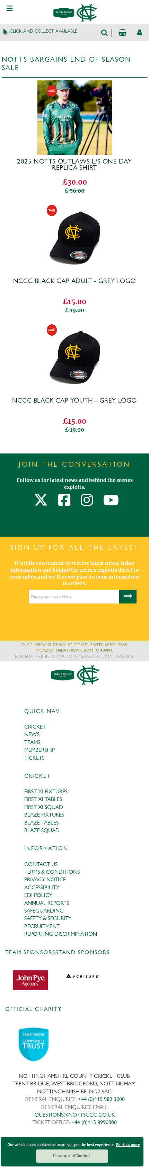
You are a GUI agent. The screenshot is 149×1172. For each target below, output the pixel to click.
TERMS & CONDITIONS (52, 872)
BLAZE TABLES (41, 822)
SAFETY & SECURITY (47, 918)
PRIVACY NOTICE (45, 879)
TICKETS (34, 758)
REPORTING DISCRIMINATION (60, 934)
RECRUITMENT (42, 926)
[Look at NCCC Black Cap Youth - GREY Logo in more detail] (74, 324)
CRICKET (35, 726)
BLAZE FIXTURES (44, 814)
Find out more (128, 1145)
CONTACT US (41, 864)
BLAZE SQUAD (42, 830)
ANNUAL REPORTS (46, 903)
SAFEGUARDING (44, 910)
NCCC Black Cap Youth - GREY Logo (74, 400)
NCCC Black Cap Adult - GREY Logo (74, 281)
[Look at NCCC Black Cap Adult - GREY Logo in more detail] (74, 204)
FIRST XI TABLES (43, 799)
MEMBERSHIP (39, 750)
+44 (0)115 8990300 (94, 1122)
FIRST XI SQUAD (43, 807)
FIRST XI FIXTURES (46, 791)
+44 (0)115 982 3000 (101, 1099)
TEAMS (32, 742)
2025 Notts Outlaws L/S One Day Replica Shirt (74, 164)
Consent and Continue (72, 1156)
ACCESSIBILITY (41, 887)
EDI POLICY (38, 895)
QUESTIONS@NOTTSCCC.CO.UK (74, 1114)
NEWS (32, 734)
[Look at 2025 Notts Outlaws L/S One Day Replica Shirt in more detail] (74, 85)
